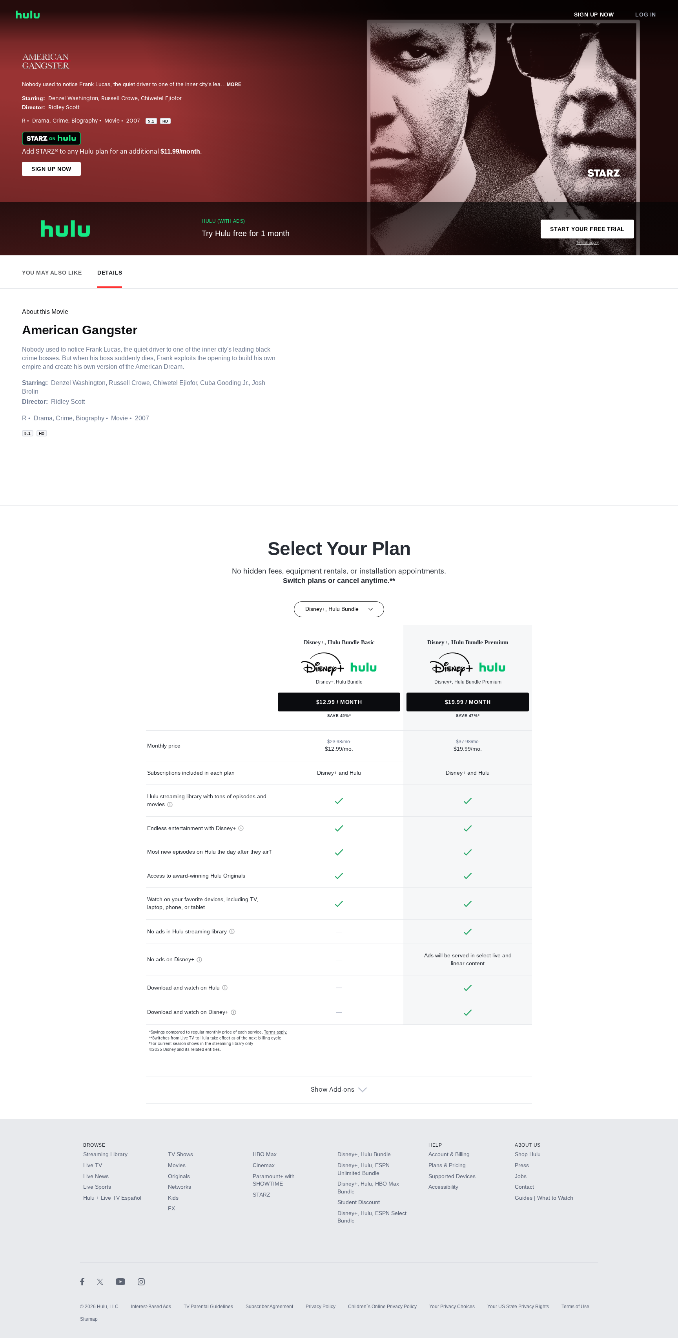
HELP (435, 1145)
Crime (60, 121)
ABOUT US (528, 1145)
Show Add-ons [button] (332, 1090)
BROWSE (94, 1145)
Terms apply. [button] (275, 1032)
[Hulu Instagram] (141, 1281)
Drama (40, 121)
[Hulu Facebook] (88, 1281)
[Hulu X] (106, 1281)
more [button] (234, 84)
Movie (112, 121)
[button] (52, 271)
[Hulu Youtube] (127, 1281)
